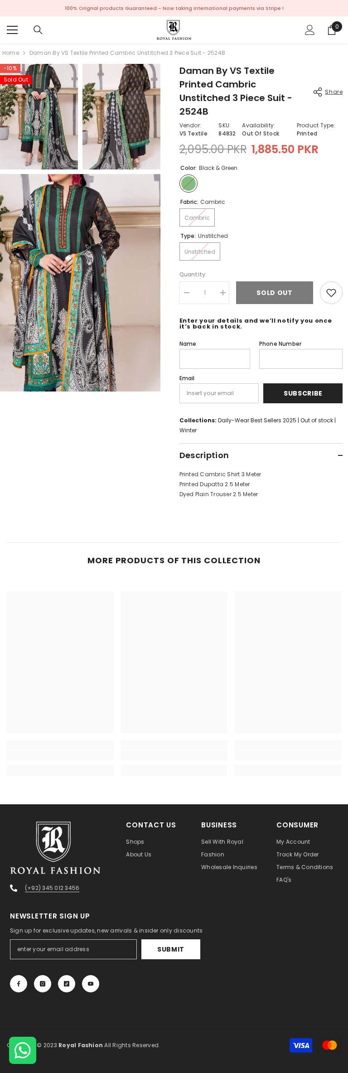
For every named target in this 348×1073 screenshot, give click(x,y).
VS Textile (193, 133)
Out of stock (316, 420)
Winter (188, 430)
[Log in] (310, 30)
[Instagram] (42, 983)
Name (188, 344)
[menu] (12, 29)
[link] (60, 755)
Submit (170, 949)
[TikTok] (66, 983)
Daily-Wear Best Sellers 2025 (257, 420)
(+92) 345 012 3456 (52, 888)
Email (187, 378)
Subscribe (303, 393)
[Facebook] (18, 983)
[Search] (38, 29)
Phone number (280, 344)
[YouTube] (90, 983)
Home (10, 53)
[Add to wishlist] (331, 292)
